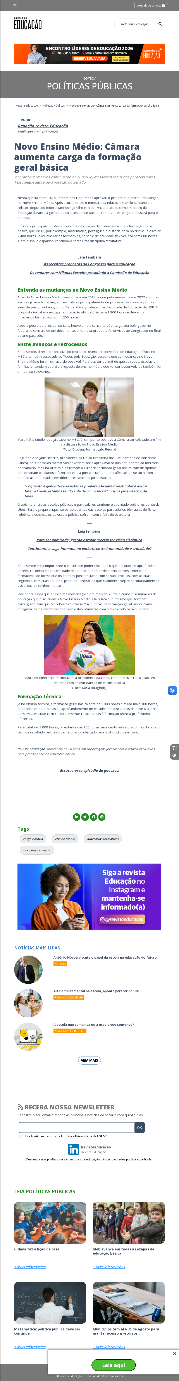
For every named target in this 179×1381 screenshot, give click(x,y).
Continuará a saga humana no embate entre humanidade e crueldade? (89, 548)
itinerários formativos (103, 839)
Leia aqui (113, 1365)
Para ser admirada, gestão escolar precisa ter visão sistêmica (89, 539)
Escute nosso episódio (79, 770)
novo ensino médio (37, 850)
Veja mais (89, 1060)
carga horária (33, 839)
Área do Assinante (149, 5)
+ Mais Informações (30, 1266)
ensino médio (65, 839)
